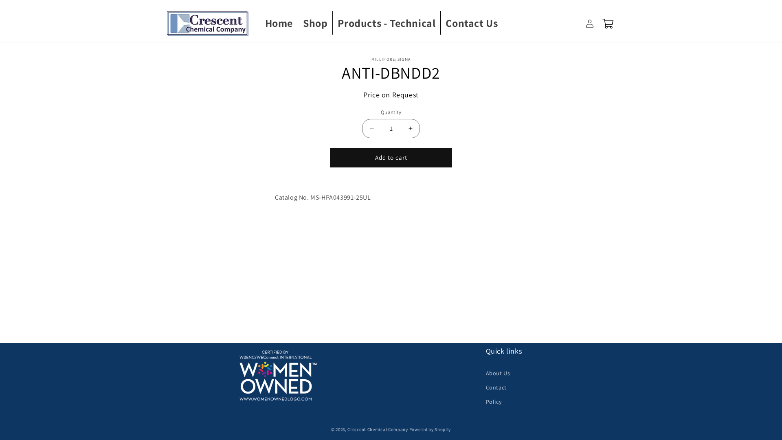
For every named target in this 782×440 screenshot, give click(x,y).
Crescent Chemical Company (377, 429)
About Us (498, 373)
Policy (494, 401)
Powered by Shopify (430, 429)
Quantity (391, 112)
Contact (496, 387)
